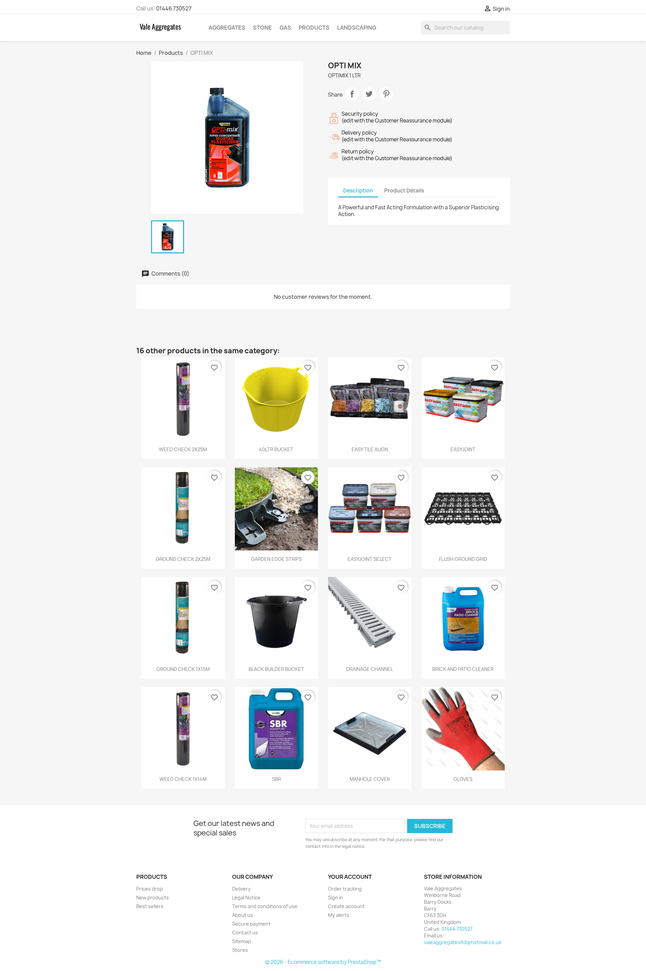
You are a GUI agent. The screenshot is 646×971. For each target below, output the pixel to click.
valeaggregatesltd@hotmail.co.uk (462, 942)
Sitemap (241, 941)
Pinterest (386, 94)
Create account (346, 906)
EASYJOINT (463, 449)
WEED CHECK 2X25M (183, 449)
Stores (240, 950)
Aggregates (227, 27)
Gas (285, 27)
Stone (262, 27)
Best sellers (150, 906)
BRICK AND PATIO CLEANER (463, 669)
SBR (276, 779)
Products (314, 27)
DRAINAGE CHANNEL (369, 669)
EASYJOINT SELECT (370, 559)
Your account (350, 876)
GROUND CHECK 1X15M (183, 669)
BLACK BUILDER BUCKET (276, 669)
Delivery (241, 889)
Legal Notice (246, 897)
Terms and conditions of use (264, 906)
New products (152, 897)
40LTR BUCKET (276, 449)
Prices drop (149, 889)
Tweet (369, 94)
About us (242, 915)
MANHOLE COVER (370, 779)
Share (352, 94)
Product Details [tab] (404, 190)
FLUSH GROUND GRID (463, 559)
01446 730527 (173, 8)
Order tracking (345, 889)
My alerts (338, 915)
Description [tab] (358, 190)
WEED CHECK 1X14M (183, 779)
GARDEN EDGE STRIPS (276, 559)
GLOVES (463, 779)
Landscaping (356, 27)
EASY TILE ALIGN (370, 449)
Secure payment (251, 924)
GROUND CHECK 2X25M (183, 559)
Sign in (335, 897)
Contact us (245, 932)
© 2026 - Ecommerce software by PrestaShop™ (323, 962)
